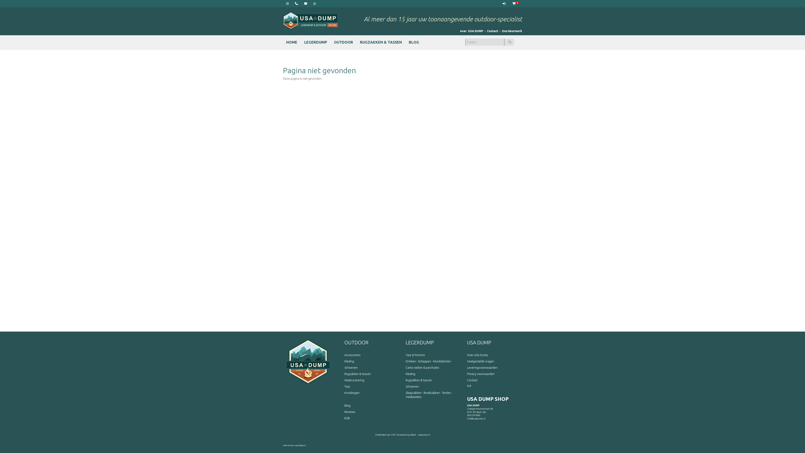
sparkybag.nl (300, 445)
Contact (492, 31)
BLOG (414, 42)
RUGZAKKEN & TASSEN (381, 42)
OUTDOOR (343, 42)
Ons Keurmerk (512, 31)
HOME (291, 42)
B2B (469, 386)
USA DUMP (479, 342)
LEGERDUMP (315, 42)
